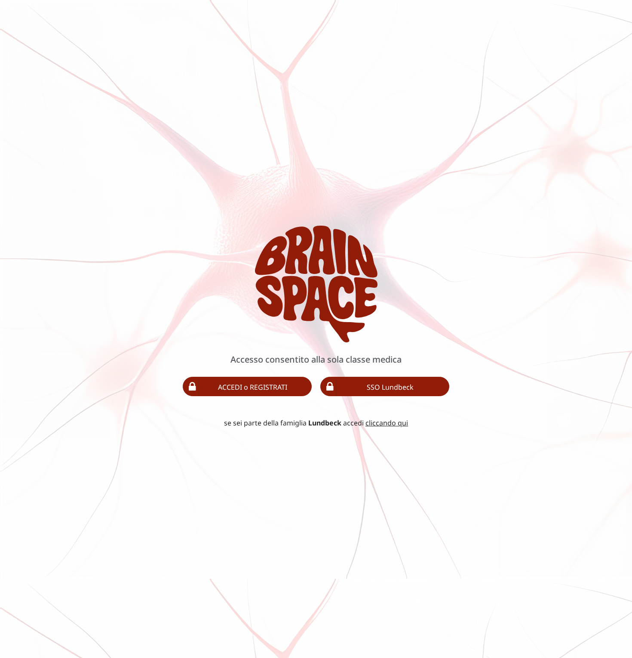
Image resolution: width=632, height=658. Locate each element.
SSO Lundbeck (390, 387)
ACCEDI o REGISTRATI (252, 387)
